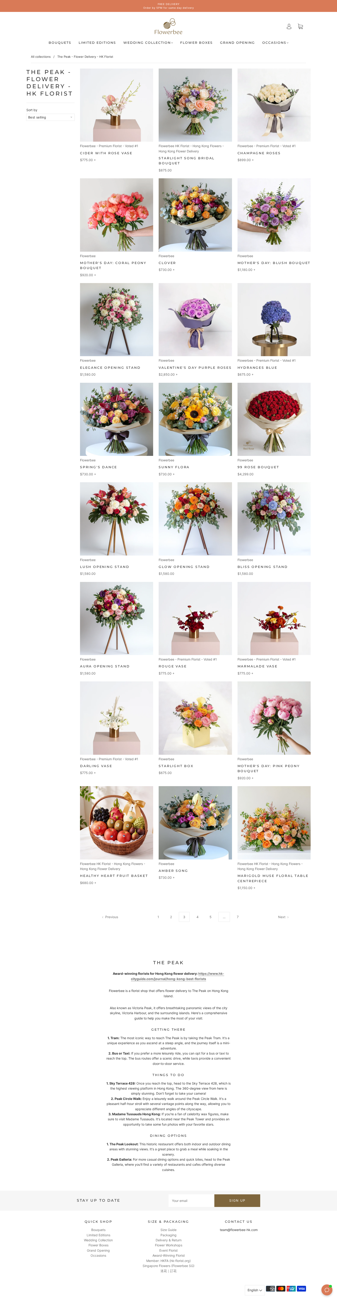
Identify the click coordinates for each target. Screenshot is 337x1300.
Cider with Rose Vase (106, 153)
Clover (167, 263)
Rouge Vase (173, 666)
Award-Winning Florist (168, 1255)
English (253, 1290)
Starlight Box (176, 766)
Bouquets (60, 43)
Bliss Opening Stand (263, 567)
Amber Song (173, 871)
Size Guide (168, 1230)
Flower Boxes (196, 43)
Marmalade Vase (258, 666)
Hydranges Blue (257, 368)
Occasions (274, 43)
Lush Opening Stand (104, 567)
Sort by (31, 110)
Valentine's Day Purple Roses (195, 368)
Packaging (168, 1235)
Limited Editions (97, 43)
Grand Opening (237, 43)
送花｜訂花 (168, 1271)
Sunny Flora (174, 467)
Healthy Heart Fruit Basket (114, 876)
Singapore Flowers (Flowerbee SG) (168, 1266)
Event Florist (168, 1250)
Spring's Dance (98, 467)
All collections (41, 56)
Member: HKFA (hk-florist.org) (168, 1261)
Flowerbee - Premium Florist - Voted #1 (109, 146)
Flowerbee (88, 256)
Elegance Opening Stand (110, 368)
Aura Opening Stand (105, 666)
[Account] (289, 26)
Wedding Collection (147, 43)
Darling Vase (96, 766)
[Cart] (300, 26)
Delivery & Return (169, 1240)
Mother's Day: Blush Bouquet (274, 263)
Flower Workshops (168, 1245)
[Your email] (191, 1200)
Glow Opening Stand (184, 567)
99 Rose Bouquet (258, 467)
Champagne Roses (259, 153)
